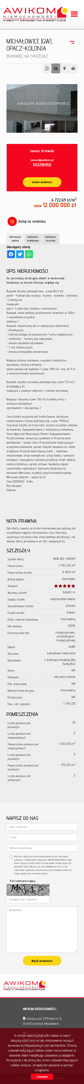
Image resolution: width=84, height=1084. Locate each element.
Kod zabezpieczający (22, 881)
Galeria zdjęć (55, 68)
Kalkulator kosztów (50, 238)
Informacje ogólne (15, 238)
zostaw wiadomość (42, 182)
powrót (72, 42)
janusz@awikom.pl (42, 160)
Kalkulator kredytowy (33, 238)
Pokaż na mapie (64, 68)
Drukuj (73, 68)
